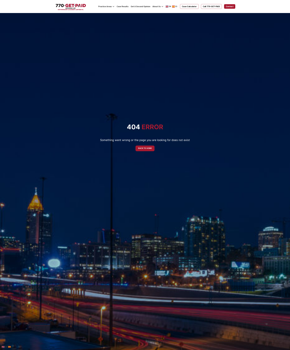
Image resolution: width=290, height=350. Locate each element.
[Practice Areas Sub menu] (113, 6)
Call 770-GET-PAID (211, 6)
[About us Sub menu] (162, 6)
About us (156, 6)
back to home (145, 148)
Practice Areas (105, 6)
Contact (229, 6)
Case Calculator (189, 6)
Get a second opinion (140, 6)
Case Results (122, 6)
